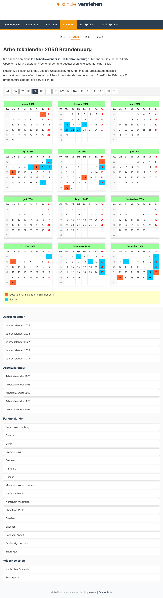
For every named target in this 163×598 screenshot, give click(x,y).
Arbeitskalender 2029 (18, 409)
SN (94, 91)
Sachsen (11, 526)
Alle (8, 91)
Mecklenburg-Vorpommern (21, 485)
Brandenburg (13, 451)
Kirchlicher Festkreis (17, 569)
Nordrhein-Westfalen (18, 501)
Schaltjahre (12, 577)
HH (48, 91)
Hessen (10, 476)
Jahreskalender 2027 (18, 341)
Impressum (90, 592)
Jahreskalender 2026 (18, 333)
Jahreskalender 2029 (18, 358)
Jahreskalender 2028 (18, 350)
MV (62, 91)
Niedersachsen (14, 493)
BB (35, 91)
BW (15, 91)
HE (55, 91)
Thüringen (12, 551)
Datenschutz (105, 592)
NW (75, 91)
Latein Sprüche (109, 24)
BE (28, 91)
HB (41, 91)
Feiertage (51, 24)
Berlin (9, 443)
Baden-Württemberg (17, 427)
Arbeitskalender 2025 (18, 376)
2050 (76, 36)
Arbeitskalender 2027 (18, 392)
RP (82, 91)
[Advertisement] (81, 16)
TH (114, 91)
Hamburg (11, 468)
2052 (100, 36)
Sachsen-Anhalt (15, 534)
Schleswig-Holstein (17, 543)
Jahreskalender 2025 (18, 325)
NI (68, 91)
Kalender (68, 24)
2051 (88, 36)
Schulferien (32, 24)
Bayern (10, 435)
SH (108, 91)
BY (22, 91)
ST (101, 91)
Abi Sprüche (87, 24)
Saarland (11, 518)
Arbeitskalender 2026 (18, 384)
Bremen (10, 460)
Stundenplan (12, 24)
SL (88, 91)
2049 (63, 36)
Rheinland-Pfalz (15, 510)
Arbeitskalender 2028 (18, 401)
